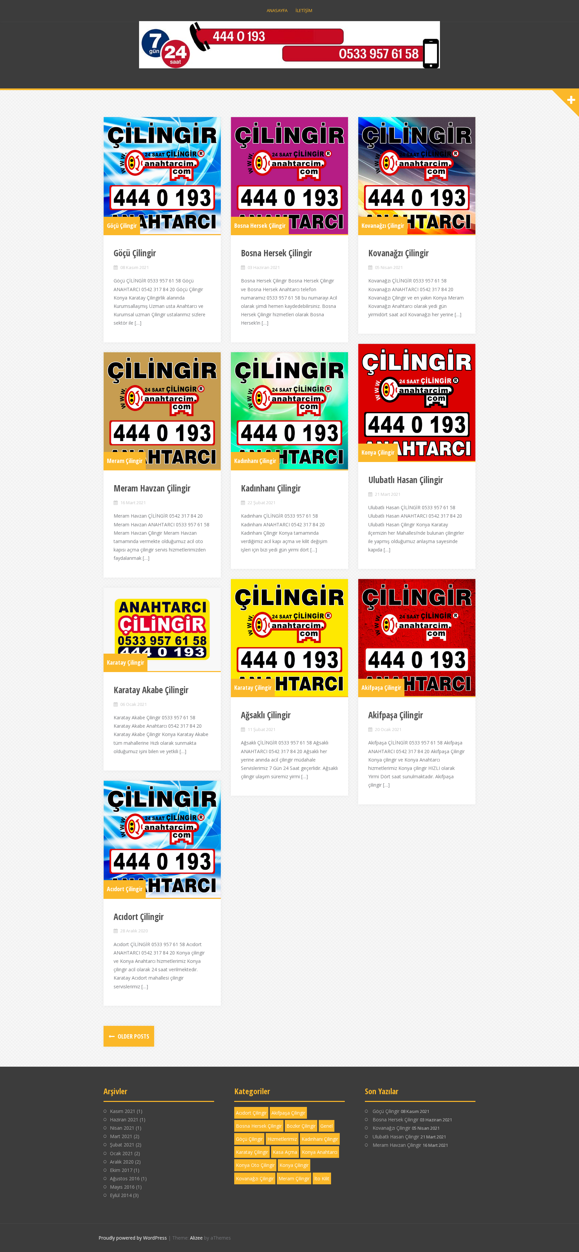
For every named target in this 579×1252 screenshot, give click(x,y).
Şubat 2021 (122, 1144)
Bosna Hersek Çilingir (259, 225)
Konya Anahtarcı (319, 1152)
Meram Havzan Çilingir (152, 488)
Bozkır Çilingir (301, 1126)
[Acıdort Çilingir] (162, 839)
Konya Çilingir (378, 452)
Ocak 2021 (121, 1153)
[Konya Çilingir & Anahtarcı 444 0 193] (289, 44)
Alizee (196, 1238)
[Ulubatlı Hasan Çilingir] (416, 402)
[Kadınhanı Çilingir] (289, 410)
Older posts (132, 1036)
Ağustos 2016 (125, 1178)
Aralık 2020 (122, 1162)
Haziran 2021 (124, 1119)
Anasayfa (277, 10)
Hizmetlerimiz (282, 1139)
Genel (326, 1126)
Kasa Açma (285, 1152)
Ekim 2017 (121, 1170)
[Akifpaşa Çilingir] (416, 637)
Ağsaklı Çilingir (266, 715)
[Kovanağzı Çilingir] (416, 175)
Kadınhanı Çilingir (255, 461)
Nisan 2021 (122, 1128)
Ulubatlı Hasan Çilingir (405, 480)
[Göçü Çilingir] (162, 175)
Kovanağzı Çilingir (383, 225)
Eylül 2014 (121, 1195)
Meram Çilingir (124, 461)
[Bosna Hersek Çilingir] (289, 175)
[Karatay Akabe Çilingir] (162, 629)
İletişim (304, 10)
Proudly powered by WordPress (133, 1238)
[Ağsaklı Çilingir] (289, 637)
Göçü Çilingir (122, 225)
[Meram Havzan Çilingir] (162, 410)
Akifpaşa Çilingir (381, 687)
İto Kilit (321, 1178)
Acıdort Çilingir (124, 889)
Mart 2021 (121, 1136)
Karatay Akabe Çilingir (151, 690)
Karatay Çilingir (252, 687)
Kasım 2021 (122, 1111)
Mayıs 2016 (122, 1187)
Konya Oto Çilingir (255, 1165)
